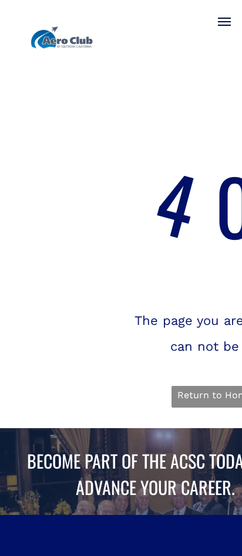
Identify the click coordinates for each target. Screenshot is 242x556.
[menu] (224, 21)
